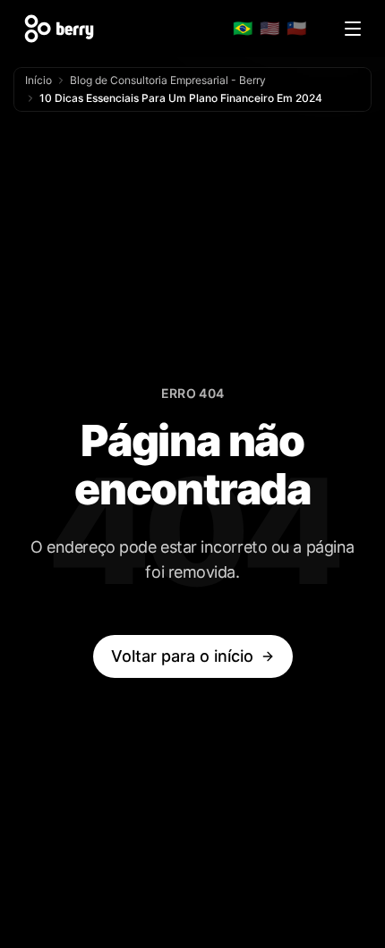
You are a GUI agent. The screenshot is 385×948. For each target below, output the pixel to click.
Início (38, 80)
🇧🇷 (242, 28)
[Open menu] (353, 29)
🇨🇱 (296, 28)
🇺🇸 (269, 28)
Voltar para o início (182, 656)
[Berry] (59, 29)
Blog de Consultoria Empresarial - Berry (168, 80)
